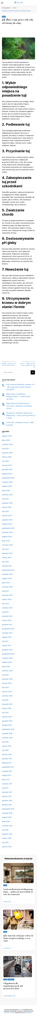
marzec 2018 (6, 746)
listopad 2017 (6, 763)
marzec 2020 (6, 683)
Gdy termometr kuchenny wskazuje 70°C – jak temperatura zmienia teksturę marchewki (20, 386)
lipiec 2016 (6, 821)
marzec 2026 (6, 457)
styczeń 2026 (7, 465)
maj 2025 (5, 499)
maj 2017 (5, 788)
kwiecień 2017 (7, 792)
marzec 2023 (7, 599)
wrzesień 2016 (7, 813)
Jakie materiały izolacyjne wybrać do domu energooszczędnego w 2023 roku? (18, 938)
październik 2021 (8, 629)
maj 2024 (5, 549)
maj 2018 (5, 742)
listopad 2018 (7, 725)
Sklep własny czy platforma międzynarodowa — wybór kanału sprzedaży (18, 396)
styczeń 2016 (7, 847)
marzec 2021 (6, 645)
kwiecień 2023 (7, 595)
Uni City (20, 1009)
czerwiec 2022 (7, 608)
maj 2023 (5, 591)
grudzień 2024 (7, 520)
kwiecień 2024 (7, 553)
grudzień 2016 (7, 800)
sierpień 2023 (7, 578)
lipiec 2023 (6, 583)
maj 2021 (5, 641)
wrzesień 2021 (7, 633)
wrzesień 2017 (7, 771)
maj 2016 (5, 830)
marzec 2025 (6, 507)
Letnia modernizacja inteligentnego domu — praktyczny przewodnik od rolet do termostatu (18, 892)
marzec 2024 (6, 557)
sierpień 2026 (7, 436)
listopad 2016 (7, 805)
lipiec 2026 (6, 440)
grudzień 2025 (7, 469)
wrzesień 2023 (7, 574)
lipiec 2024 (6, 541)
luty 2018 (5, 750)
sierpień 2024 (7, 536)
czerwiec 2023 (7, 587)
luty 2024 (5, 562)
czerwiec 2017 (7, 784)
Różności (11, 979)
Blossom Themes (9, 1012)
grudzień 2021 (7, 624)
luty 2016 (5, 842)
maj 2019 (5, 700)
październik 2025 (8, 478)
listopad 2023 (7, 566)
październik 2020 (8, 654)
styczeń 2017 (6, 796)
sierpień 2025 (7, 486)
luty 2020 (5, 687)
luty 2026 (5, 461)
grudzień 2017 (7, 759)
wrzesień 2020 (7, 658)
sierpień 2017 (6, 775)
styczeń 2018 (7, 754)
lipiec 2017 (5, 779)
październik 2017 (8, 767)
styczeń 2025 (7, 516)
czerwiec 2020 (7, 671)
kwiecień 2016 (7, 834)
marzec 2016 (6, 838)
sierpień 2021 (6, 637)
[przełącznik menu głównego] (2, 2)
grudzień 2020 (7, 650)
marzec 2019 (6, 708)
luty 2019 (5, 712)
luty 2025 (5, 511)
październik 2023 (8, 570)
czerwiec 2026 (7, 444)
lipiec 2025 (6, 490)
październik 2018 (8, 729)
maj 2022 (5, 612)
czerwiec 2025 (7, 495)
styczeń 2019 (7, 717)
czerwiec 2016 (7, 826)
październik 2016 (8, 809)
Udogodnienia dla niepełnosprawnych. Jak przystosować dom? (13, 986)
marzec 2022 (6, 620)
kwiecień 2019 (7, 704)
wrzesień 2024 (7, 532)
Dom (4, 16)
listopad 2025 (7, 474)
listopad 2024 (7, 524)
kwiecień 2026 (7, 453)
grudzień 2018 (7, 721)
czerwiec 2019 (7, 696)
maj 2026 (5, 448)
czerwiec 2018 (7, 738)
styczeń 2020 (7, 691)
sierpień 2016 (6, 817)
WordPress (28, 1012)
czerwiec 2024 (7, 545)
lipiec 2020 (6, 666)
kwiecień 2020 (7, 679)
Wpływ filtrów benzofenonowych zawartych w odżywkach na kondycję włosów (19, 405)
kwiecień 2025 (7, 503)
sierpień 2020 (7, 662)
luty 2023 (5, 604)
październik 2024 (8, 528)
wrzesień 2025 (7, 482)
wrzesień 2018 (7, 733)
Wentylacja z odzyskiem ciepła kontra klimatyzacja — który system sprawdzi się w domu (20, 415)
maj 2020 (5, 675)
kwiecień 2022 (7, 616)
